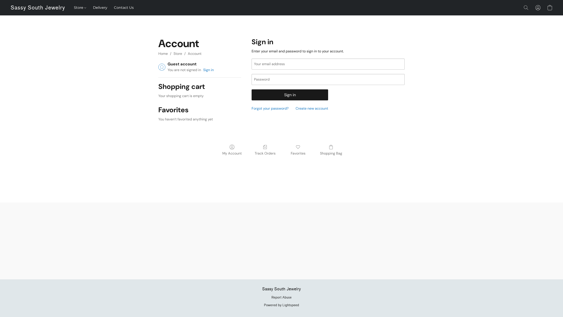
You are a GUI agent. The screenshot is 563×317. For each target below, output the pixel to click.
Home (163, 53)
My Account (232, 153)
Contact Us (124, 8)
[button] (38, 7)
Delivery (100, 8)
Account (194, 53)
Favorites (298, 153)
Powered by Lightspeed (281, 305)
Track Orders (265, 153)
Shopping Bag (331, 153)
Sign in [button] (208, 70)
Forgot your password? (270, 108)
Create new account (312, 108)
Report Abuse (281, 297)
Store (79, 8)
